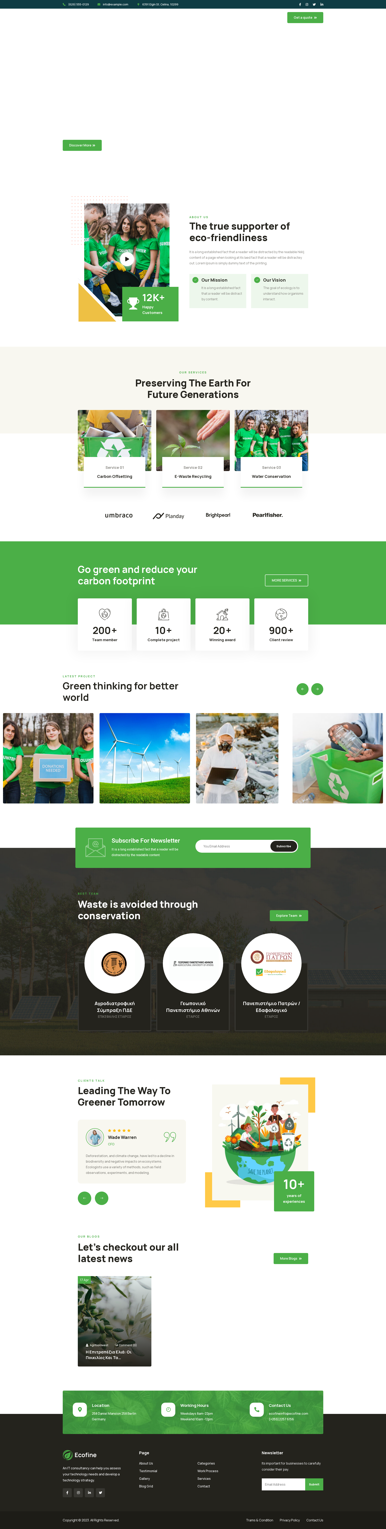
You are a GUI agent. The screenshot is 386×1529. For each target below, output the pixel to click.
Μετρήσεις (175, 17)
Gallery (144, 1478)
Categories (206, 1463)
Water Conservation (271, 476)
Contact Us (314, 1520)
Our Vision (274, 280)
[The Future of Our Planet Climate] (48, 758)
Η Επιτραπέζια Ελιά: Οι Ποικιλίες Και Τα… (108, 1354)
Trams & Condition (259, 1520)
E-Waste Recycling (193, 476)
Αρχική (119, 17)
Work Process (207, 1471)
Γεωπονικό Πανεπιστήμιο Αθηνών (193, 1006)
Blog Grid (146, 1486)
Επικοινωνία (223, 17)
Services (204, 1478)
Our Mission (214, 280)
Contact (203, 1486)
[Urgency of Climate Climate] (144, 758)
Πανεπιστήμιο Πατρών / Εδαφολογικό (271, 1006)
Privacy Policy (290, 1520)
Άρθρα (198, 17)
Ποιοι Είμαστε (145, 17)
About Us (146, 1463)
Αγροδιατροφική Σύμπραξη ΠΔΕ (114, 1006)
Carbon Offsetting (114, 476)
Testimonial (148, 1471)
